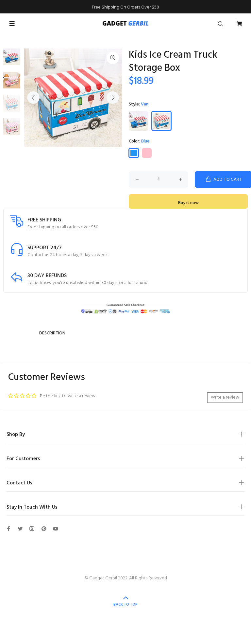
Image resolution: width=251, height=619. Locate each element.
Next (113, 97)
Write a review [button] (225, 397)
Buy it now (188, 203)
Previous (33, 97)
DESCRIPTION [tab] (52, 333)
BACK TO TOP (125, 604)
